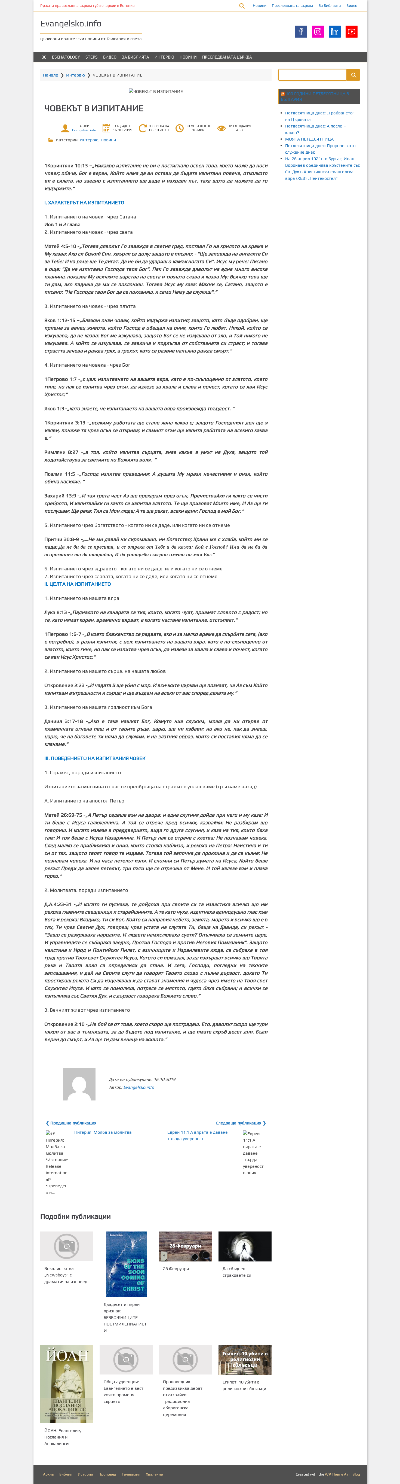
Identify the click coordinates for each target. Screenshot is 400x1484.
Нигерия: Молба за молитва (103, 1132)
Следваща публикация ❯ (241, 1123)
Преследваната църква (292, 5)
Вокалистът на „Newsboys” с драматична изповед (65, 1275)
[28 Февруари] (185, 1246)
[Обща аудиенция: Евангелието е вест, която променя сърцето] (126, 1359)
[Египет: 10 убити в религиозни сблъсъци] (245, 1360)
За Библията (330, 5)
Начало (50, 75)
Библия (65, 1474)
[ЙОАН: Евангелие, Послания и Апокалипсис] (66, 1384)
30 (44, 57)
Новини (259, 5)
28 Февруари (176, 1268)
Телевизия (131, 1474)
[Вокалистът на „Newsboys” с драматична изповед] (66, 1246)
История (85, 1474)
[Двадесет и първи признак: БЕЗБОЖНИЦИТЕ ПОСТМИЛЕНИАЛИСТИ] (126, 1264)
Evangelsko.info (70, 23)
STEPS (91, 57)
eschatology (66, 57)
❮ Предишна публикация (71, 1123)
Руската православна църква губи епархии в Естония (87, 5)
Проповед (107, 1474)
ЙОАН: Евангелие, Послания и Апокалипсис (62, 1437)
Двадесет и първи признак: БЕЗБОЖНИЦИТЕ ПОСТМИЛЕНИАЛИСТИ (125, 1317)
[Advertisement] (339, 232)
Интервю (164, 57)
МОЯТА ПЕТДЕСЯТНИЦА (309, 139)
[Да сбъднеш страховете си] (245, 1246)
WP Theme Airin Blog (342, 1474)
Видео (351, 5)
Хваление (154, 1474)
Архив (48, 1474)
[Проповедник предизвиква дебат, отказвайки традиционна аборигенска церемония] (185, 1359)
